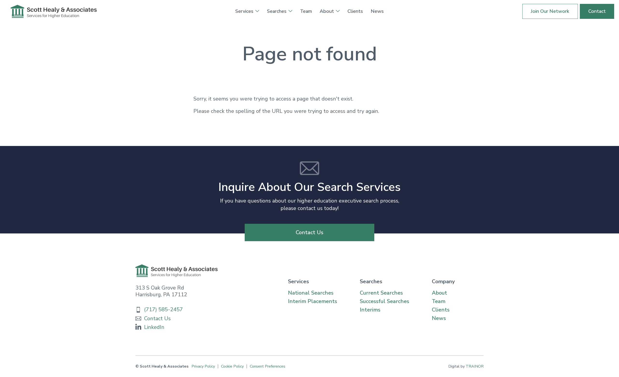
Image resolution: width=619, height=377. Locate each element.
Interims (370, 309)
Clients (355, 11)
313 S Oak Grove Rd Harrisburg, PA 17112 (161, 291)
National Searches (310, 293)
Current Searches (381, 293)
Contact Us (309, 232)
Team (306, 11)
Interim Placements (312, 301)
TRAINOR (475, 366)
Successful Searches (384, 301)
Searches (277, 11)
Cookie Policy (232, 366)
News (377, 11)
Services (244, 11)
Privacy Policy (203, 366)
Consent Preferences (267, 366)
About (327, 11)
